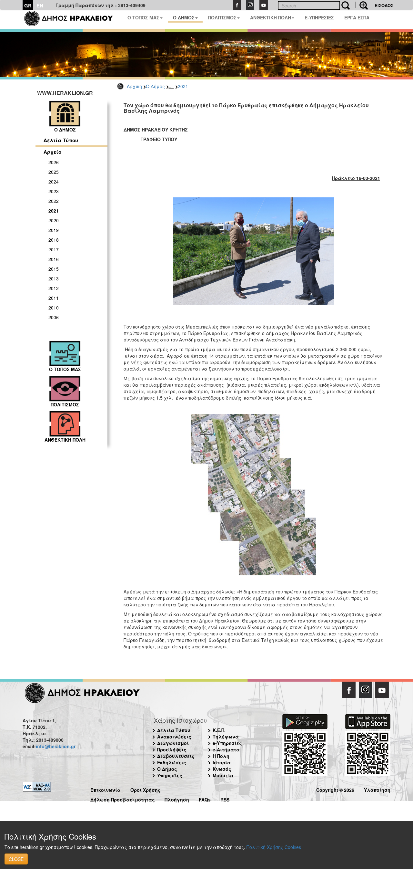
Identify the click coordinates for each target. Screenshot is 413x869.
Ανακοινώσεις (174, 736)
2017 (53, 249)
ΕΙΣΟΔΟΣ (384, 5)
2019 (53, 230)
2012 (53, 288)
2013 (53, 278)
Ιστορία (222, 762)
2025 (53, 172)
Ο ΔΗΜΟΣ (184, 17)
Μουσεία (223, 775)
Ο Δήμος (155, 86)
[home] (72, 19)
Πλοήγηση (177, 798)
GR (28, 5)
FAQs (205, 798)
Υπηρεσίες (169, 775)
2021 (183, 86)
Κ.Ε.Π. (219, 730)
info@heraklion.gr (56, 746)
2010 (53, 307)
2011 (53, 298)
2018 (53, 239)
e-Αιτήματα (226, 749)
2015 (53, 269)
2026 (53, 162)
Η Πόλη (221, 756)
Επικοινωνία (105, 789)
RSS (224, 798)
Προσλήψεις (171, 749)
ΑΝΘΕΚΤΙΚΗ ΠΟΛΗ (270, 17)
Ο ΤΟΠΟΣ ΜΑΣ (143, 17)
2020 (53, 220)
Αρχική (134, 86)
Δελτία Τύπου (61, 140)
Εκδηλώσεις (171, 762)
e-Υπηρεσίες (227, 743)
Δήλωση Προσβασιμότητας (122, 798)
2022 (53, 201)
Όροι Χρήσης (145, 789)
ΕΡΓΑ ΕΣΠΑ (356, 17)
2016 (53, 259)
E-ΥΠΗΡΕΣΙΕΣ (319, 17)
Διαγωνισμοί (173, 743)
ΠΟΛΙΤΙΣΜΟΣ (222, 17)
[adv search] (362, 5)
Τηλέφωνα (226, 736)
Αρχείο (52, 151)
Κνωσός (222, 769)
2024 (53, 181)
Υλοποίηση (377, 789)
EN (39, 5)
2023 (53, 191)
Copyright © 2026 (335, 789)
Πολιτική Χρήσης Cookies (274, 847)
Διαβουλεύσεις (176, 756)
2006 (53, 317)
